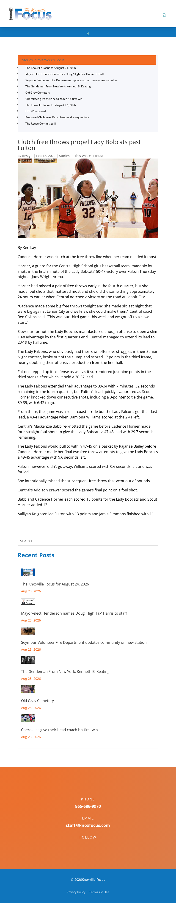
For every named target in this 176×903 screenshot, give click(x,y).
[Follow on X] (92, 845)
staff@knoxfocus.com (88, 825)
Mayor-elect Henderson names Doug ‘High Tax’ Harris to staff (64, 74)
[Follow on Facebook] (83, 845)
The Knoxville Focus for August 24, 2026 (50, 68)
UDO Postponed (35, 111)
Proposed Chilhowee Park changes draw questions (57, 117)
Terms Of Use (99, 892)
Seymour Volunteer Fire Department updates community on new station (71, 80)
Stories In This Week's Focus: (81, 155)
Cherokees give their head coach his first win (53, 99)
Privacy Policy (76, 892)
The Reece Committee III (40, 123)
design (27, 155)
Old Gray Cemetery (37, 93)
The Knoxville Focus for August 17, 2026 (50, 105)
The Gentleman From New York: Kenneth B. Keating (58, 86)
